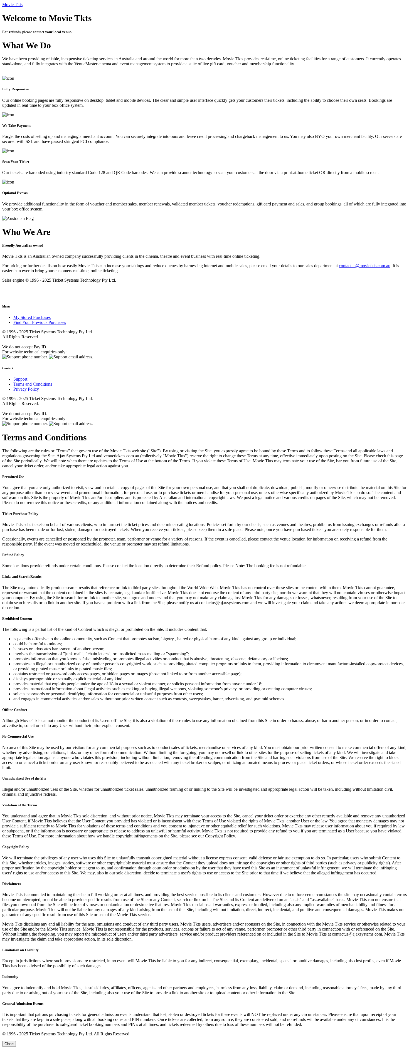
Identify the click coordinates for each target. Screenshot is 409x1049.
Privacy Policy (26, 389)
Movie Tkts (12, 4)
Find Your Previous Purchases (39, 322)
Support (20, 379)
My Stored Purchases (32, 317)
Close (9, 1044)
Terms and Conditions (32, 384)
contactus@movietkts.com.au (364, 265)
